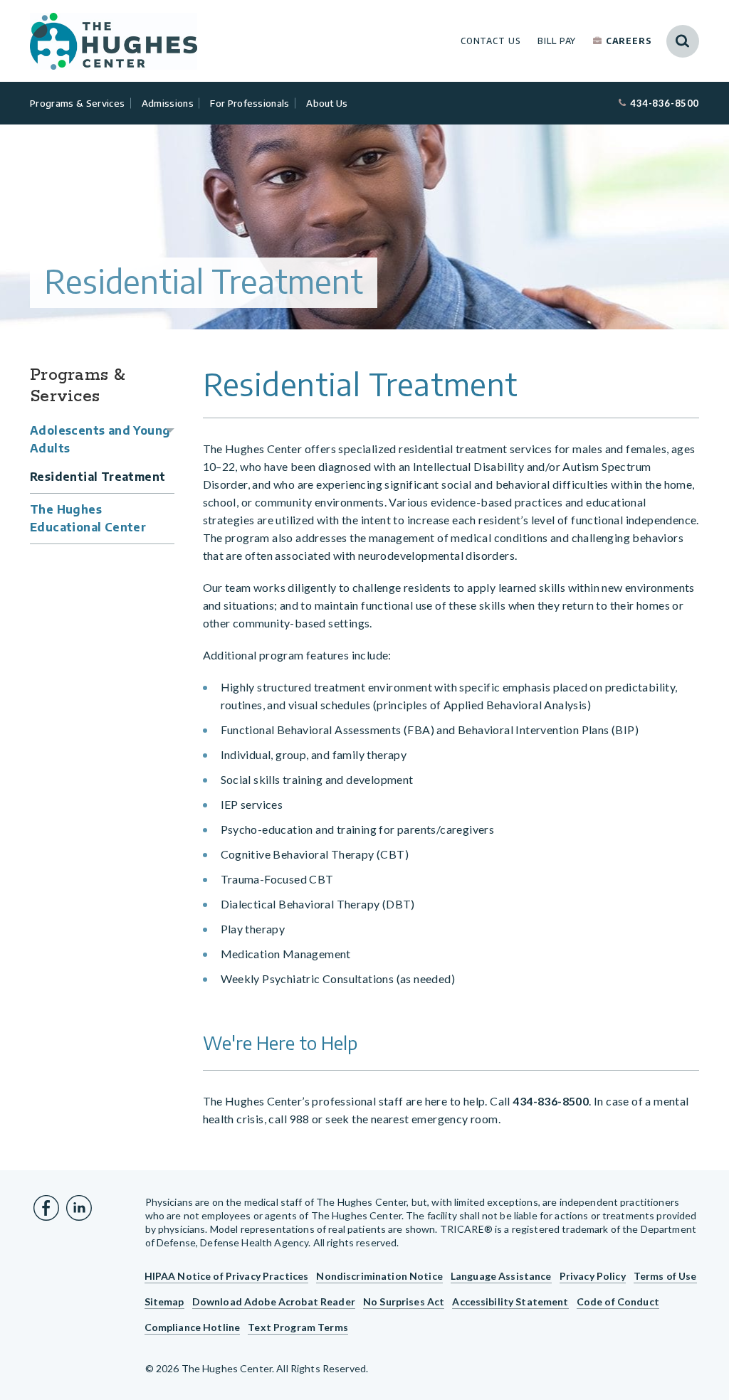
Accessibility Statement (510, 1301)
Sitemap (164, 1301)
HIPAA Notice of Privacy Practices (227, 1276)
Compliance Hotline (193, 1327)
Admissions (168, 103)
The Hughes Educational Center (88, 518)
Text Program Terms (298, 1327)
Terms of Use (665, 1276)
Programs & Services (77, 103)
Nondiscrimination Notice (379, 1276)
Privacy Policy (593, 1276)
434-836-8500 (664, 103)
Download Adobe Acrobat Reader (273, 1301)
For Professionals (250, 103)
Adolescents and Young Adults (100, 439)
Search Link (682, 41)
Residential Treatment (97, 477)
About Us (327, 103)
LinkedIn (79, 1208)
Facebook (46, 1208)
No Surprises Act (403, 1301)
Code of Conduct (618, 1301)
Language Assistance (501, 1276)
